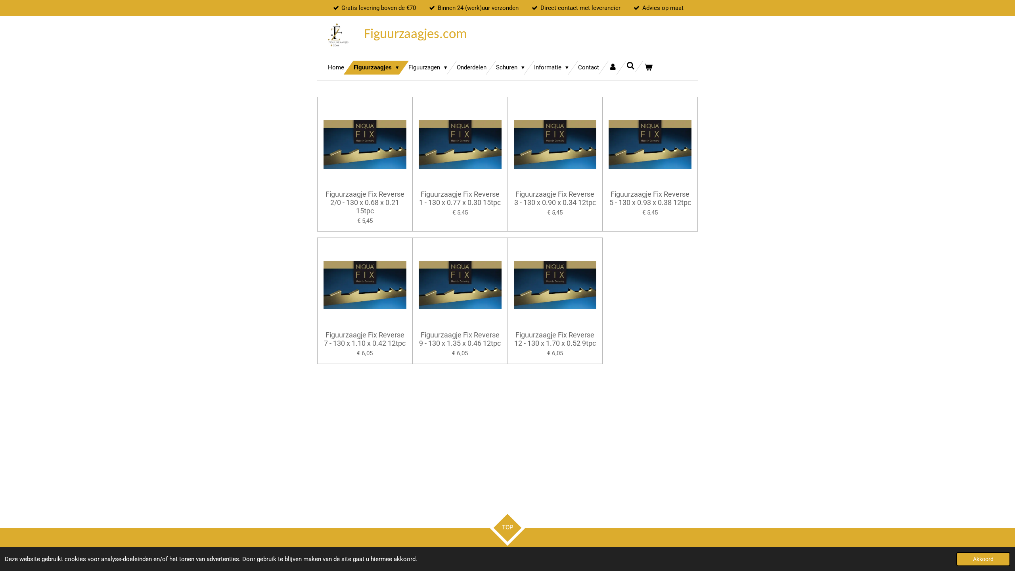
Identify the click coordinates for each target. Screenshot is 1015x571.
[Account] (613, 68)
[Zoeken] (631, 66)
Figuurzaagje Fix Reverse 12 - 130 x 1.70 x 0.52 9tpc (555, 339)
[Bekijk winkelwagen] (648, 68)
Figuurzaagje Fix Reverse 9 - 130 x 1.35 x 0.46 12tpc (460, 339)
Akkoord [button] (983, 559)
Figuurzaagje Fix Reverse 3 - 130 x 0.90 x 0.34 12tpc (555, 198)
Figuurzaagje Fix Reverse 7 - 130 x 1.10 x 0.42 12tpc (365, 339)
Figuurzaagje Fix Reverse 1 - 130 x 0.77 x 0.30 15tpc (460, 198)
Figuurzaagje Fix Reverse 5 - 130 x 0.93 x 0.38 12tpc (650, 198)
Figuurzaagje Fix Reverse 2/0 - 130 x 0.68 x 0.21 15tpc (365, 202)
